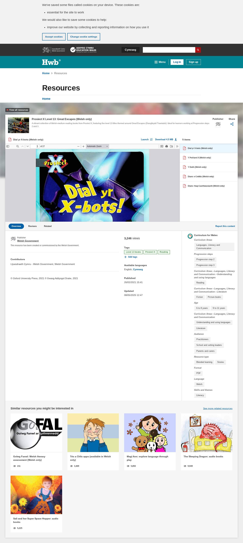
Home (46, 98)
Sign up (193, 62)
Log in (177, 62)
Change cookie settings (83, 36)
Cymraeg (130, 49)
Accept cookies (54, 36)
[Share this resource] (232, 124)
